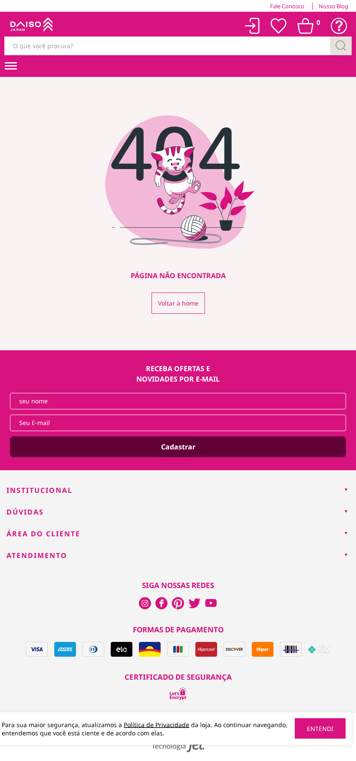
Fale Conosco (287, 6)
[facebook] (145, 603)
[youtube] (211, 603)
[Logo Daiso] (30, 26)
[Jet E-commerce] (178, 745)
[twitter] (194, 603)
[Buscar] (341, 46)
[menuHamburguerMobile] (11, 66)
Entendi (320, 728)
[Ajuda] (339, 26)
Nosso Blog (333, 6)
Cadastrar (178, 447)
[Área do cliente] (252, 25)
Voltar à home (178, 303)
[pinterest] (178, 603)
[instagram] (161, 603)
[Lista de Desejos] (278, 26)
